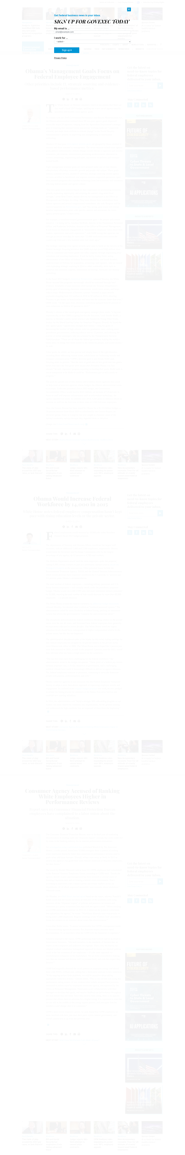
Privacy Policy (60, 58)
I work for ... (61, 38)
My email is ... (61, 28)
